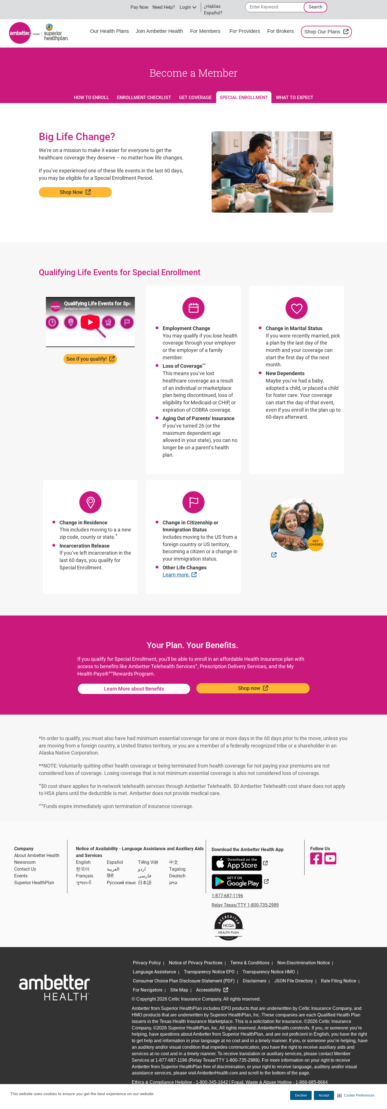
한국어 (83, 869)
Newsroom (25, 862)
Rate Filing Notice (338, 981)
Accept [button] (324, 1095)
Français (84, 876)
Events (20, 876)
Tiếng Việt (148, 862)
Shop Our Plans (328, 32)
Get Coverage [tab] (195, 97)
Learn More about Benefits (134, 689)
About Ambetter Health (36, 855)
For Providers (245, 31)
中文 (173, 862)
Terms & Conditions (249, 962)
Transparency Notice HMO (269, 972)
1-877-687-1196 (227, 895)
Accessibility (209, 990)
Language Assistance (154, 972)
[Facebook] (316, 858)
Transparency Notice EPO (209, 972)
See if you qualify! (91, 359)
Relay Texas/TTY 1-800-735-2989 (245, 905)
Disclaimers (254, 981)
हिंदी (110, 876)
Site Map (179, 990)
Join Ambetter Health (159, 31)
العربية (113, 869)
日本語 (145, 882)
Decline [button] (301, 1095)
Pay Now (139, 7)
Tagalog (177, 869)
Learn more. (180, 574)
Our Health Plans (109, 31)
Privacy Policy (147, 962)
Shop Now (86, 192)
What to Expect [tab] (294, 97)
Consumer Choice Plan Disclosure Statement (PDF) (184, 981)
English (83, 862)
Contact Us (25, 869)
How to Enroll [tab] (91, 97)
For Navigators (147, 990)
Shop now (267, 688)
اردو (142, 869)
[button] (356, 1095)
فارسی (144, 876)
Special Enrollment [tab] (244, 97)
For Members (205, 31)
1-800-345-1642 (212, 1082)
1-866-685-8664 (311, 1082)
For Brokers (281, 31)
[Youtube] (330, 858)
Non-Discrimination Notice (303, 962)
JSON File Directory (293, 981)
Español (115, 862)
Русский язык (121, 882)
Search (315, 7)
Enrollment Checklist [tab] (144, 97)
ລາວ (173, 882)
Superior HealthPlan (34, 882)
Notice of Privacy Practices (195, 962)
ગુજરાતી (84, 882)
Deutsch (177, 876)
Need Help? (163, 7)
